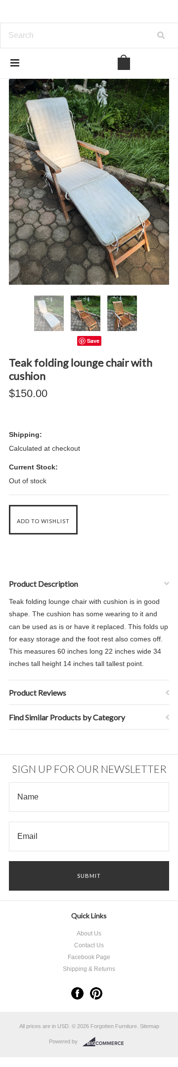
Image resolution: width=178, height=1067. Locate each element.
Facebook (77, 993)
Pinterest (96, 993)
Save (93, 340)
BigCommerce (106, 1041)
